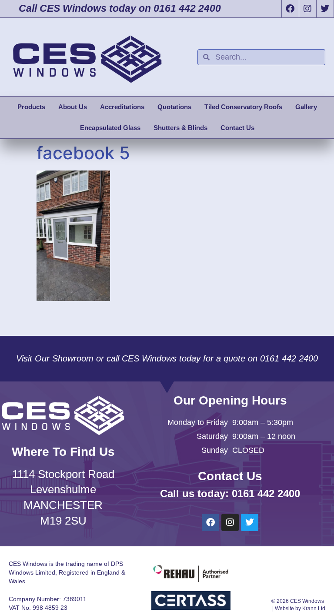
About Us (72, 106)
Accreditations (122, 106)
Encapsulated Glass (110, 127)
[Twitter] (325, 8)
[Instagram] (307, 8)
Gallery (306, 106)
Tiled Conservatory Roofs (243, 106)
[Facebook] (290, 8)
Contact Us (237, 127)
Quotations (174, 106)
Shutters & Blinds (180, 127)
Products (31, 106)
